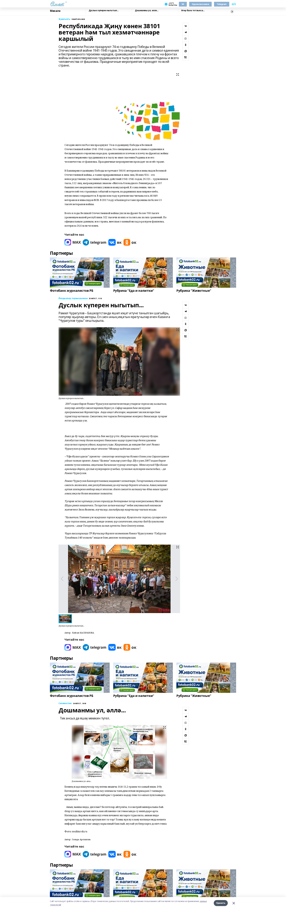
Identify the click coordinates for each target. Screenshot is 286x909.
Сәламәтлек (65, 703)
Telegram (222, 4)
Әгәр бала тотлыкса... (193, 10)
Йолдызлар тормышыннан (73, 298)
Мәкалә (55, 11)
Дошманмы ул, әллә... (146, 10)
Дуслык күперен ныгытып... (104, 10)
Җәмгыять (64, 19)
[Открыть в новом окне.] (72, 242)
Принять (220, 903)
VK (183, 4)
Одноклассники (200, 4)
